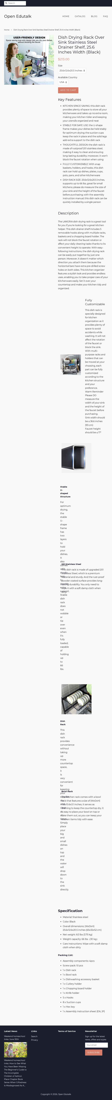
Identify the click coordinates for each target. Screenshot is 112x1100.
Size (60, 65)
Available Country (67, 77)
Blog (94, 16)
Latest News (10, 1031)
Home (65, 16)
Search (34, 1036)
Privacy (34, 1040)
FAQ (105, 16)
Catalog (80, 16)
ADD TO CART (68, 90)
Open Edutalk (64, 1094)
